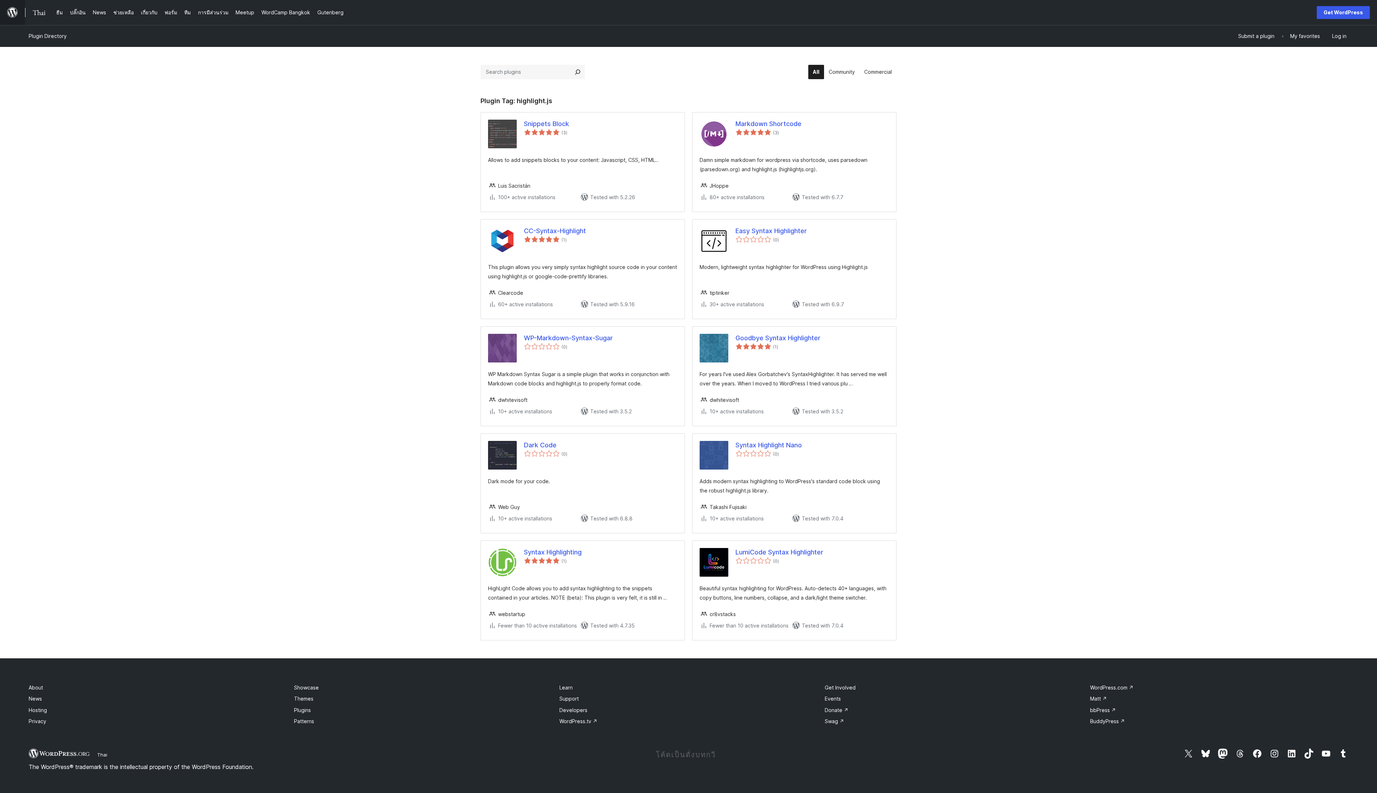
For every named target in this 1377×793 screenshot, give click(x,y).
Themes (303, 699)
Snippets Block (546, 124)
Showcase (306, 687)
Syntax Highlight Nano (768, 445)
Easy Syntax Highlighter (771, 231)
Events (833, 699)
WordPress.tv (578, 721)
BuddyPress (1107, 721)
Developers (573, 710)
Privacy (37, 721)
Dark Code (540, 445)
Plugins (302, 710)
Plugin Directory (48, 36)
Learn (566, 687)
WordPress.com (1112, 687)
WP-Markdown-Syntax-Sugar (568, 338)
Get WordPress (1343, 12)
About (36, 687)
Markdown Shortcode (768, 124)
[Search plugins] (578, 72)
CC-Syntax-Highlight (555, 231)
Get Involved (840, 687)
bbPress (1103, 710)
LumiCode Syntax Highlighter (779, 552)
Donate (836, 710)
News (35, 699)
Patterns (304, 721)
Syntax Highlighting (553, 552)
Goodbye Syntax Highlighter (777, 338)
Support (569, 699)
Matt (1098, 699)
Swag (834, 721)
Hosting (38, 710)
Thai (102, 755)
